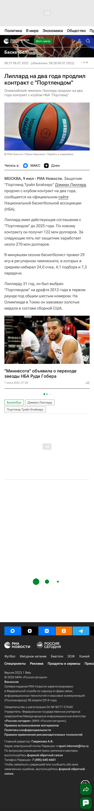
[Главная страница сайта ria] (5, 41)
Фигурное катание (33, 656)
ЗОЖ (71, 656)
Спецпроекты (15, 664)
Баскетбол (14, 402)
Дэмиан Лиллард (70, 184)
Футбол (9, 656)
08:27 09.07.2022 (16, 63)
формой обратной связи (45, 755)
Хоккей (84, 656)
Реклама (36, 664)
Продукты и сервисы (64, 664)
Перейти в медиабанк (60, 154)
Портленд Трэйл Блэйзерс (25, 409)
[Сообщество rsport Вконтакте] (46, 631)
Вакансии (11, 682)
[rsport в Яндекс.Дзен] (29, 631)
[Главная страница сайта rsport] (26, 41)
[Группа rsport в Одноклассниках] (64, 631)
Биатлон (57, 656)
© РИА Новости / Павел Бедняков (24, 154)
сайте (63, 197)
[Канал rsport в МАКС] (12, 631)
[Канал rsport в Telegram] (81, 631)
